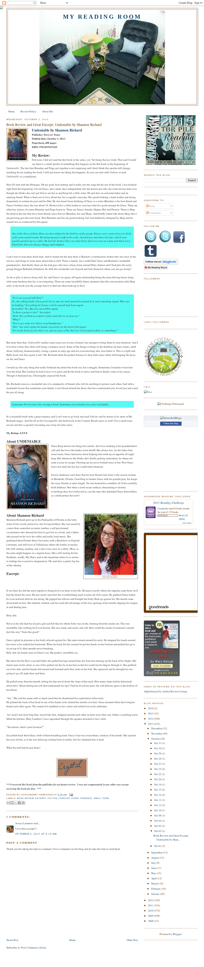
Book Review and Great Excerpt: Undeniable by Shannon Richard (54, 124)
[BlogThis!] (12, 803)
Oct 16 (158, 784)
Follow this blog (170, 423)
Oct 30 (158, 748)
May (154, 873)
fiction (52, 798)
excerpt (40, 798)
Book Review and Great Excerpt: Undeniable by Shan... (171, 837)
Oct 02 (158, 831)
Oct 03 (158, 826)
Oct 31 (158, 743)
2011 (151, 905)
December (157, 728)
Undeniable (40, 130)
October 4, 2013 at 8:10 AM (36, 834)
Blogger (177, 934)
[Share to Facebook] (20, 803)
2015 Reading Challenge (168, 502)
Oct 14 (158, 795)
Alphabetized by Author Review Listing (165, 691)
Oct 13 (158, 800)
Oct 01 (158, 846)
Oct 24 (158, 769)
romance (86, 798)
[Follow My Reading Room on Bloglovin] (161, 263)
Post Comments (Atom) (33, 947)
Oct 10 (158, 810)
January (155, 894)
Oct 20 (158, 779)
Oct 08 (158, 815)
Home (11, 111)
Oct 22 (158, 774)
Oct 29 (158, 753)
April (154, 878)
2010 (151, 910)
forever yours (69, 798)
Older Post (132, 940)
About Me (47, 111)
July (153, 863)
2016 (151, 708)
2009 (151, 915)
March (155, 883)
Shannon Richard (68, 130)
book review (25, 798)
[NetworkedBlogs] (170, 418)
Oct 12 (158, 805)
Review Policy (28, 111)
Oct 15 (158, 789)
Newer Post (12, 940)
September (157, 852)
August (155, 857)
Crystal (161, 508)
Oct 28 (158, 758)
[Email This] (8, 803)
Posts (152, 206)
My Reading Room (102, 16)
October (155, 738)
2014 (151, 718)
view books (186, 522)
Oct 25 (158, 764)
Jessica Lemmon (24, 823)
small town (101, 798)
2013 (151, 724)
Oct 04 (158, 820)
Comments (155, 213)
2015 (151, 713)
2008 (151, 921)
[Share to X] (16, 803)
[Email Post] (71, 795)
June (154, 868)
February (156, 888)
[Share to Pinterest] (23, 803)
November (157, 733)
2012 (151, 900)
